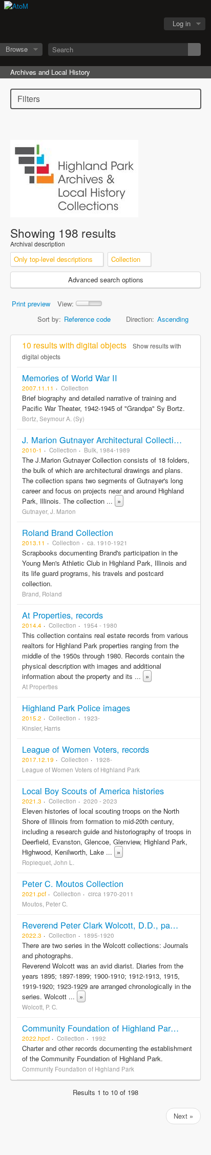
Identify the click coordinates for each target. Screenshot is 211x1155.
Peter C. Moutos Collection (72, 883)
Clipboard (94, 24)
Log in (182, 23)
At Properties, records (62, 615)
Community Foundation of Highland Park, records (114, 1028)
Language (119, 24)
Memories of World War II (69, 378)
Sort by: (49, 319)
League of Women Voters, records (85, 749)
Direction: (140, 319)
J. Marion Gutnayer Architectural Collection (102, 440)
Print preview (31, 303)
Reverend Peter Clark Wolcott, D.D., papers (104, 925)
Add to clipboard (190, 378)
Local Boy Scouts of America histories (93, 791)
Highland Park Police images (76, 708)
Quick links (145, 24)
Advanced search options (105, 279)
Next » (183, 1116)
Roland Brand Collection (67, 532)
